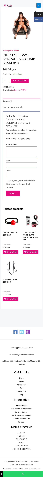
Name (8, 161)
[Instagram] (27, 332)
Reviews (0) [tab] (7, 101)
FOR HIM (21, 436)
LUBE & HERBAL (21, 446)
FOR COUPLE (21, 439)
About (21, 381)
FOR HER (21, 433)
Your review (12, 144)
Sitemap (21, 422)
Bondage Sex (8, 51)
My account (21, 385)
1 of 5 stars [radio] (19, 139)
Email (8, 171)
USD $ (37, 14)
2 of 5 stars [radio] (22, 139)
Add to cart (19, 81)
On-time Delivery (21, 412)
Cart (21, 388)
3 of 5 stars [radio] (24, 139)
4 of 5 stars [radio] (27, 139)
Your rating (11, 138)
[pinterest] (21, 332)
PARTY (16, 51)
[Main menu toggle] (38, 5)
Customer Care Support (21, 415)
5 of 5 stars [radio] (29, 139)
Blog (21, 395)
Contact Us (21, 391)
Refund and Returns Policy (21, 409)
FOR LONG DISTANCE (22, 449)
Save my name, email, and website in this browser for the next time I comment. (20, 184)
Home (21, 378)
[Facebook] (15, 332)
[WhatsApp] (23, 474)
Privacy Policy (21, 405)
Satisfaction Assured (21, 418)
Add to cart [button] (10, 252)
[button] (36, 12)
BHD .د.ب (38, 19)
